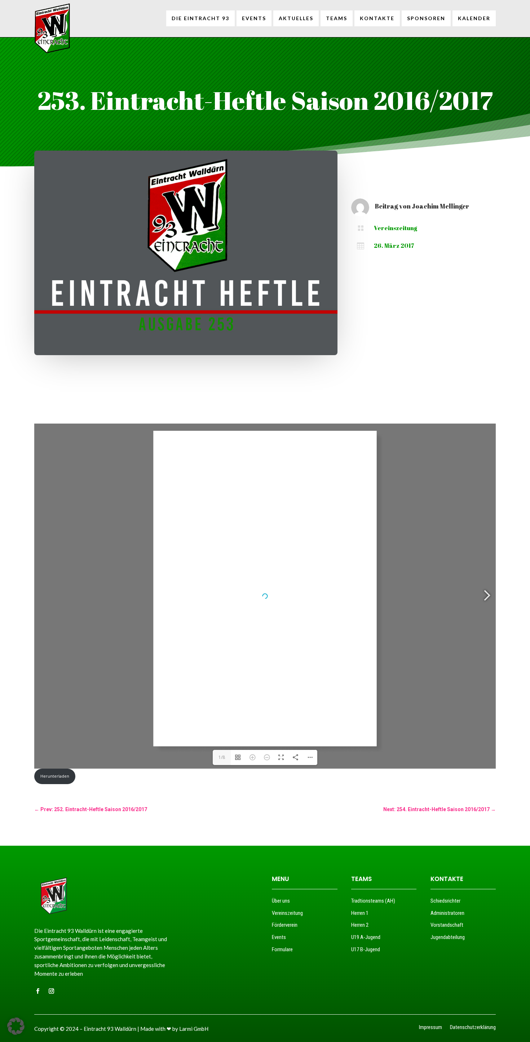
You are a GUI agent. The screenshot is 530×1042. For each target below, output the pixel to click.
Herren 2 (359, 925)
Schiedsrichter (445, 901)
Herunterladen (54, 776)
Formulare (282, 949)
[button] (16, 1026)
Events (279, 937)
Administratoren (447, 913)
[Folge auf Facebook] (37, 991)
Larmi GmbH (193, 1028)
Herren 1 (359, 913)
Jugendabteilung (447, 937)
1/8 (221, 757)
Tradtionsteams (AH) (373, 901)
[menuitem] (200, 18)
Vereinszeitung (395, 228)
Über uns (281, 901)
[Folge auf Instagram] (51, 991)
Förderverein (284, 925)
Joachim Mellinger (440, 206)
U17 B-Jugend (365, 949)
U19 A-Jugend (365, 937)
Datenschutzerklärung (473, 1027)
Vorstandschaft (446, 925)
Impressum (430, 1027)
